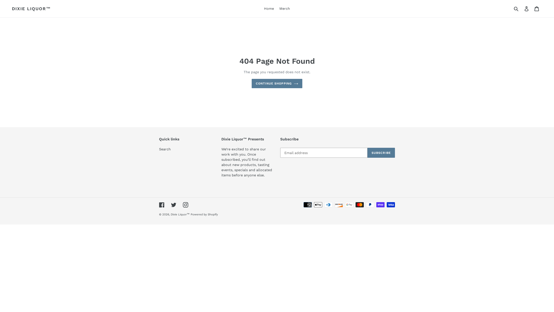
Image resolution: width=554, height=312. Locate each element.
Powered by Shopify (204, 214)
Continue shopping (274, 83)
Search (165, 149)
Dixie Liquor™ (31, 8)
